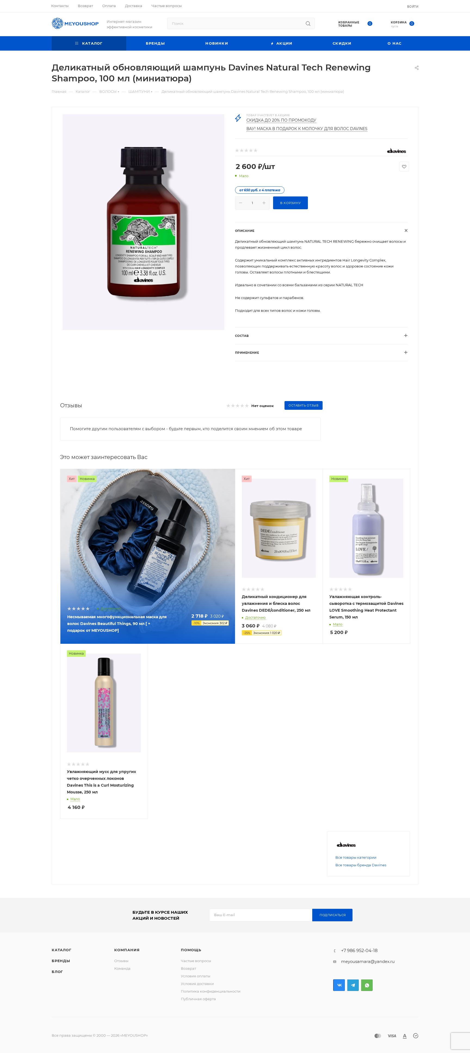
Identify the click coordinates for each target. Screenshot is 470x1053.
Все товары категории (355, 857)
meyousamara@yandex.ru (368, 961)
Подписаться (333, 915)
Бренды (61, 961)
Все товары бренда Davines (360, 865)
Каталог (62, 950)
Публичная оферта (198, 999)
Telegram (353, 985)
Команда (122, 968)
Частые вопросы (196, 961)
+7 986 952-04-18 (359, 951)
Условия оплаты (195, 976)
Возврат (188, 968)
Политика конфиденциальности (210, 991)
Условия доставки (197, 983)
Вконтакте (339, 985)
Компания (127, 950)
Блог (57, 971)
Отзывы (121, 961)
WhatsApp (367, 985)
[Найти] (308, 23)
